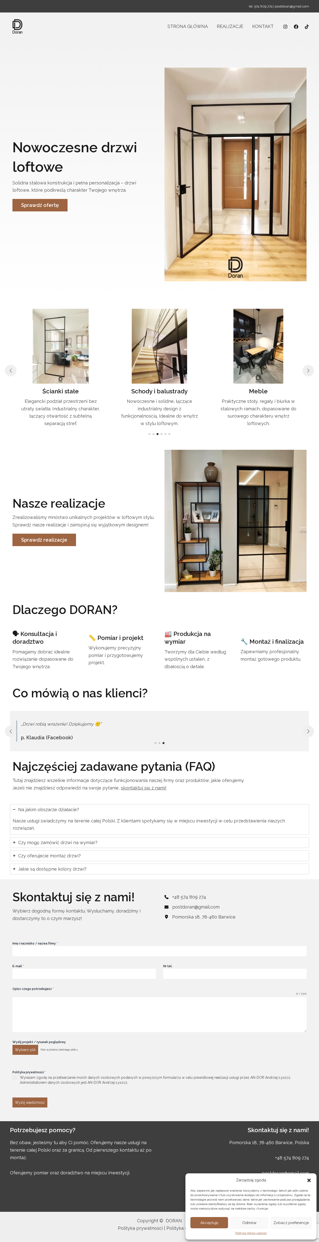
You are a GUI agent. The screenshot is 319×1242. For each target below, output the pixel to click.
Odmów (249, 1223)
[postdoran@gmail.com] (192, 907)
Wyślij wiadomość (30, 1102)
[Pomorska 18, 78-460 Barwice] (200, 917)
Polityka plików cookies (251, 1233)
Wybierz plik (25, 1050)
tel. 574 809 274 (261, 6)
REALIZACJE (230, 26)
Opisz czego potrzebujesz (33, 989)
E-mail (18, 966)
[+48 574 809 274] (185, 897)
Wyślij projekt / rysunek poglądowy (39, 1042)
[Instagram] (285, 26)
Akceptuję (209, 1223)
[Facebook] (296, 26)
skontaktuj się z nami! (143, 787)
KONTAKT (263, 26)
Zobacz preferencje (291, 1223)
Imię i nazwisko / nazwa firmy (35, 943)
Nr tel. (167, 966)
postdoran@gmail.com (292, 6)
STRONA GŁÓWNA (187, 26)
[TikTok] (307, 26)
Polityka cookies (183, 1228)
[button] (309, 1180)
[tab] (159, 819)
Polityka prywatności (29, 1072)
